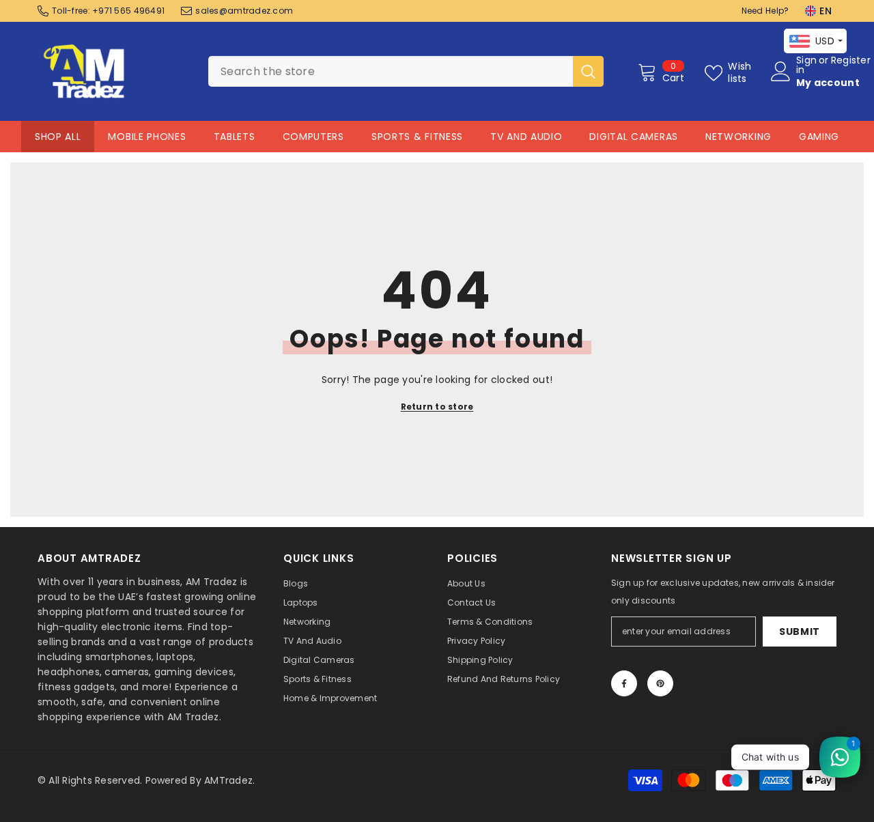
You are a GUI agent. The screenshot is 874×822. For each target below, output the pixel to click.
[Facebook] (624, 683)
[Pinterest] (660, 683)
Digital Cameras (633, 136)
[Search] (406, 71)
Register (851, 61)
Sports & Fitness (417, 136)
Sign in (806, 64)
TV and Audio (526, 136)
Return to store (437, 406)
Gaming (819, 136)
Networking (738, 136)
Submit (799, 631)
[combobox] (390, 71)
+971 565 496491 (128, 10)
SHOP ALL (58, 136)
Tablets (234, 136)
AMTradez (228, 780)
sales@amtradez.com (244, 10)
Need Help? (765, 10)
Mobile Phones (147, 136)
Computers (313, 136)
